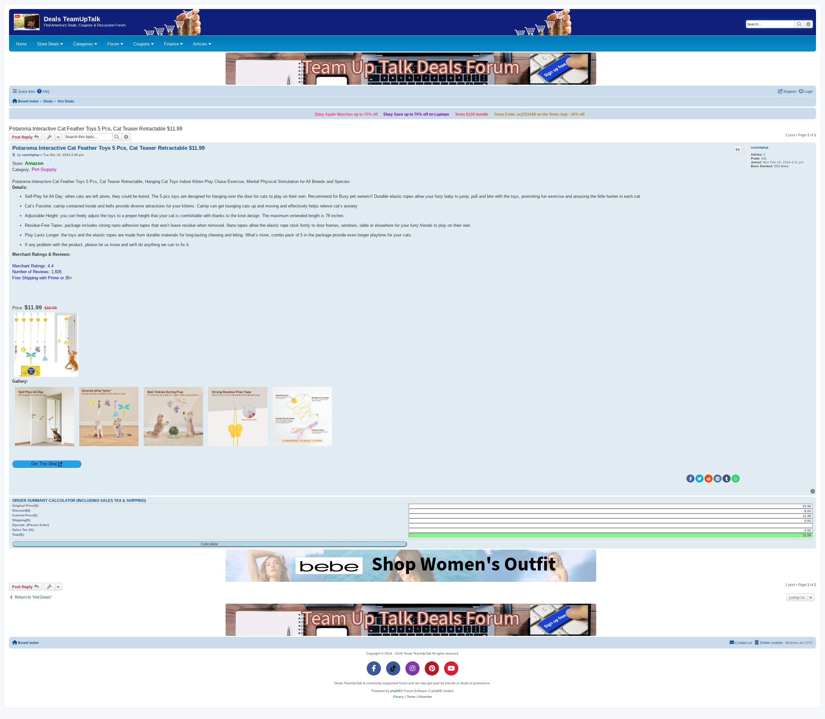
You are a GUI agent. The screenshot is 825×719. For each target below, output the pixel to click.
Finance (172, 44)
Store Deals (48, 44)
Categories (83, 44)
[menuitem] (43, 91)
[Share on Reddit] (708, 479)
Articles (201, 44)
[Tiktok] (393, 668)
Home (21, 44)
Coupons (142, 44)
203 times (781, 166)
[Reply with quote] (738, 149)
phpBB (395, 691)
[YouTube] (451, 668)
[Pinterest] (432, 668)
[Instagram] (412, 668)
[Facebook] (374, 668)
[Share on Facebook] (690, 479)
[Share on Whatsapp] (736, 479)
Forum (114, 44)
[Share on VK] (717, 479)
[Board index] (27, 22)
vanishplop (759, 147)
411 (764, 158)
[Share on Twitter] (699, 479)
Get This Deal (44, 463)
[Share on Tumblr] (727, 479)
